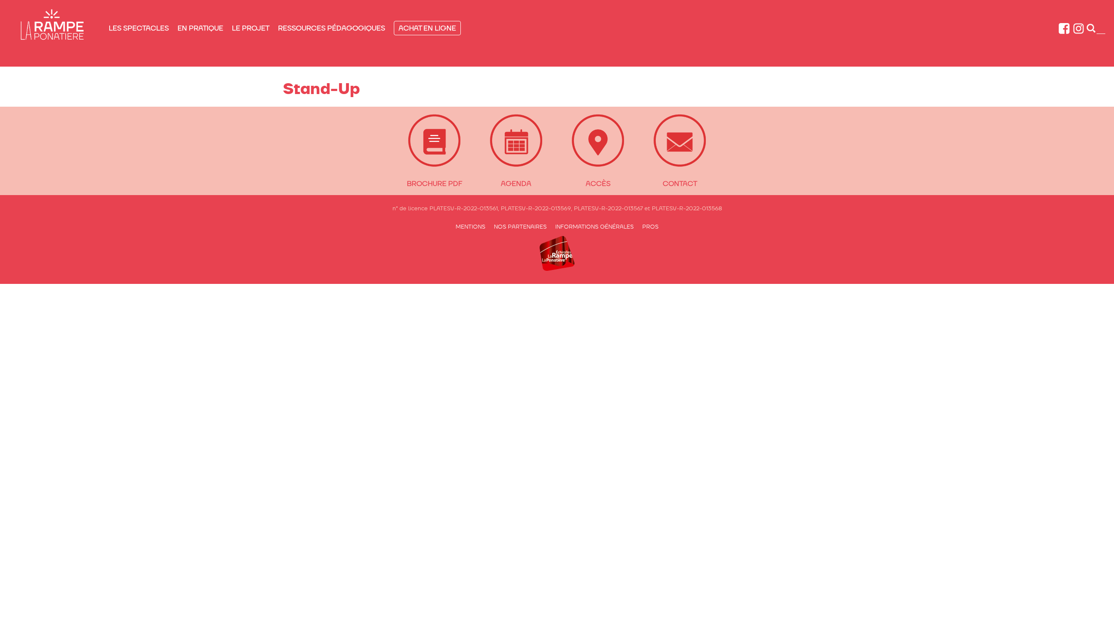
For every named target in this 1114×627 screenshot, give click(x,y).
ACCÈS (598, 183)
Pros (650, 226)
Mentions (470, 226)
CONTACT (680, 183)
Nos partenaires (520, 226)
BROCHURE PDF (434, 183)
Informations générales (594, 226)
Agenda (516, 183)
